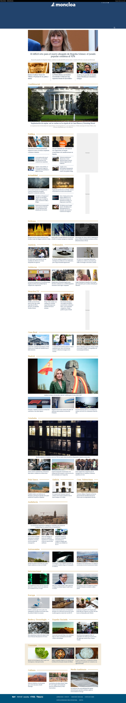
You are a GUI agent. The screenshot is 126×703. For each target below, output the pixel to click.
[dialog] (63, 351)
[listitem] (63, 348)
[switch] (79, 351)
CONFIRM (54, 370)
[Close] (85, 330)
